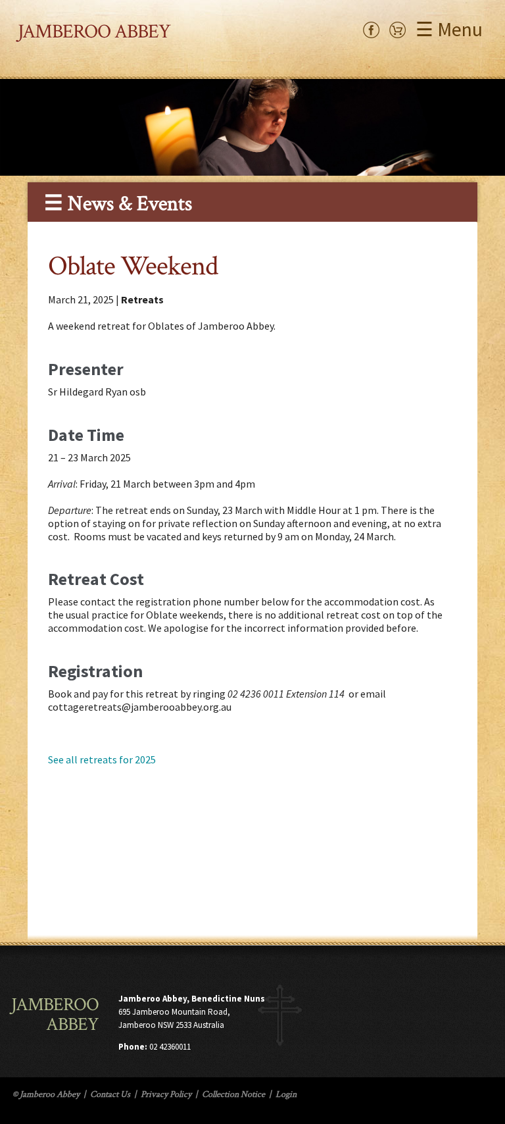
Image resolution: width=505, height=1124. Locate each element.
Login (286, 1094)
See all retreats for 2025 (102, 759)
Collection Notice (233, 1094)
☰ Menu (449, 29)
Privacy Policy (166, 1094)
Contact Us (110, 1094)
